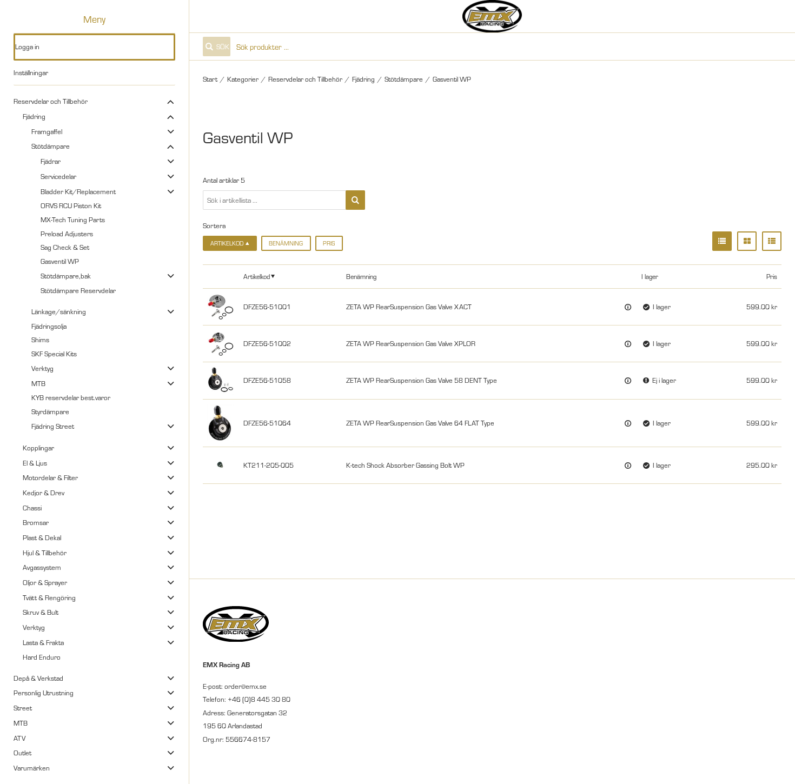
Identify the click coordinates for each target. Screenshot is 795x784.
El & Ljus (35, 463)
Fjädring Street (52, 426)
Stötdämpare (50, 146)
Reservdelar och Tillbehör (51, 101)
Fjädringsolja (49, 326)
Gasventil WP (60, 261)
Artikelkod (256, 276)
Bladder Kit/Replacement (78, 191)
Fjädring (34, 116)
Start (210, 79)
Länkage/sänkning (58, 311)
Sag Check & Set (65, 247)
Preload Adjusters (67, 233)
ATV (19, 738)
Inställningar (31, 72)
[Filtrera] (355, 200)
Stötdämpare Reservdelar (78, 290)
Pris (329, 243)
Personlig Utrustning (44, 692)
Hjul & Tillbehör (45, 552)
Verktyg (42, 368)
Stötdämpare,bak (66, 276)
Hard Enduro (42, 657)
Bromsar (36, 522)
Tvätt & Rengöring (49, 597)
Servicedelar (58, 176)
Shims (40, 339)
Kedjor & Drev (43, 492)
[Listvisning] (722, 241)
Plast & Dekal (42, 537)
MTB (38, 383)
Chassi (32, 508)
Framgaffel (46, 131)
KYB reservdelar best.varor (70, 397)
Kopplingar (38, 448)
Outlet (22, 753)
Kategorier (243, 79)
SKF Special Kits (54, 353)
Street (23, 708)
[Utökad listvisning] (771, 241)
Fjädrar (51, 161)
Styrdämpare (50, 411)
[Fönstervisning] (747, 241)
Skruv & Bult (40, 612)
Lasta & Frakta (43, 642)
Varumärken (32, 768)
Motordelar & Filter (50, 477)
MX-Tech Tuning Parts (73, 219)
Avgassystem (42, 567)
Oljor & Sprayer (45, 582)
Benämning (286, 243)
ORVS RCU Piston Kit (71, 205)
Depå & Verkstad (38, 678)
